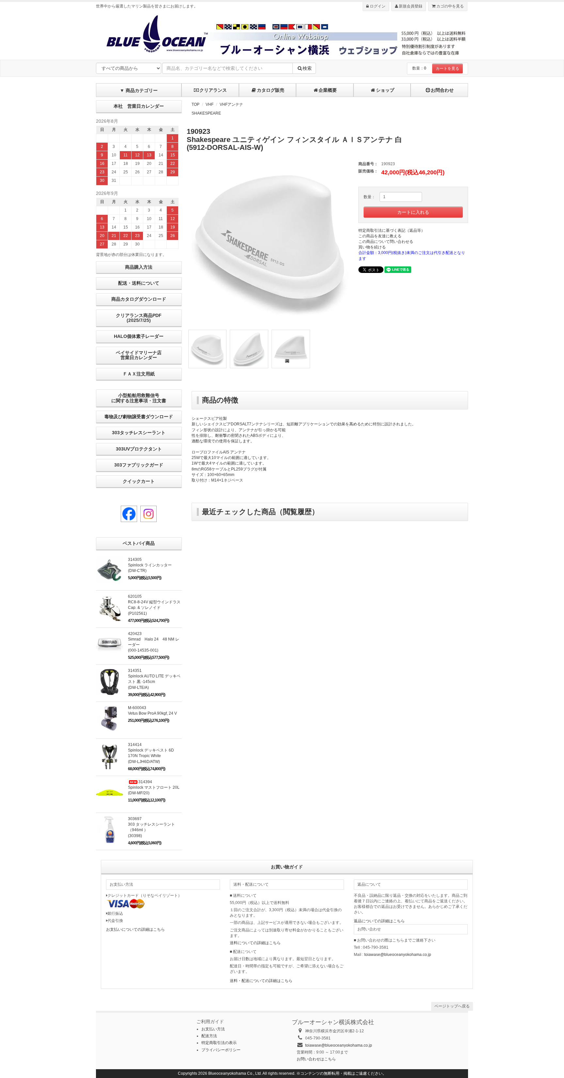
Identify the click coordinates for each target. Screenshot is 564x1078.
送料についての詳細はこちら (255, 943)
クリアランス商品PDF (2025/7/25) (139, 318)
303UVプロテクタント (139, 449)
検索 (307, 68)
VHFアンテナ (231, 104)
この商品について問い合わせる (385, 241)
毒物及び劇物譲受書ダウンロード (138, 416)
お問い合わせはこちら (316, 1059)
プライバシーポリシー (221, 1050)
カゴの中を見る (449, 6)
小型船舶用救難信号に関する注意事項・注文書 (138, 398)
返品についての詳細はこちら (379, 921)
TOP (195, 104)
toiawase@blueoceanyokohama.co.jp (397, 954)
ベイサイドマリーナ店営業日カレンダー (139, 355)
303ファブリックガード (138, 465)
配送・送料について (138, 283)
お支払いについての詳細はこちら (135, 929)
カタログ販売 (270, 90)
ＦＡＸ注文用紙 (139, 373)
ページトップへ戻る (452, 1006)
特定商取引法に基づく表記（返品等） (391, 230)
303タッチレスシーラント (138, 432)
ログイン (377, 6)
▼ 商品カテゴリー (139, 90)
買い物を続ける (372, 247)
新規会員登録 (410, 6)
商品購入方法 (138, 267)
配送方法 (209, 1036)
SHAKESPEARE (206, 113)
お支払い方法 (213, 1029)
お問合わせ (442, 90)
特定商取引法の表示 (219, 1042)
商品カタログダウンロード (138, 299)
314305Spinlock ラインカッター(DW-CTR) (150, 565)
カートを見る (447, 68)
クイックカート (139, 481)
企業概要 (328, 90)
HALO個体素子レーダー (139, 336)
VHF (209, 104)
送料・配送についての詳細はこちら (261, 980)
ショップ (385, 90)
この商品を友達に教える (379, 236)
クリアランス (213, 90)
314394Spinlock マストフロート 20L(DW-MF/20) (154, 787)
